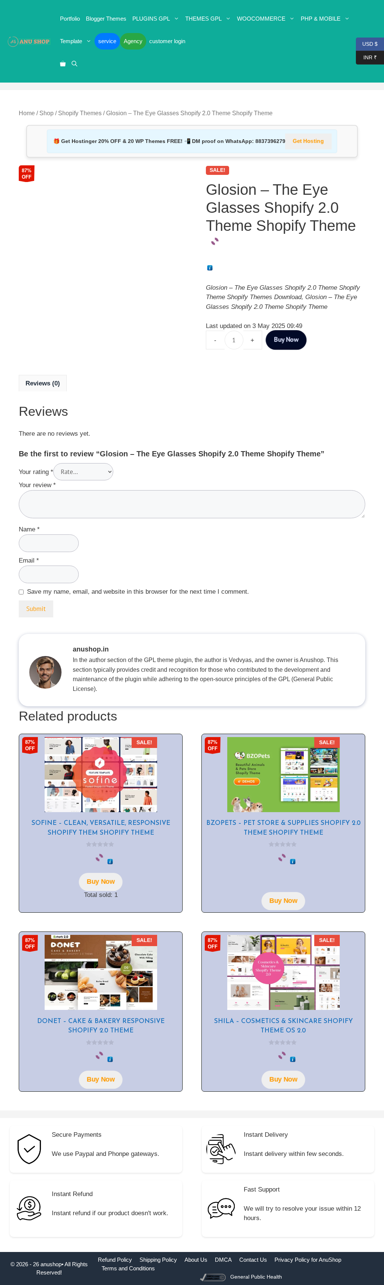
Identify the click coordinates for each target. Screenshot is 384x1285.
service (107, 41)
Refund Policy (115, 1259)
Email (29, 560)
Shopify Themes (80, 113)
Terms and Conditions (128, 1268)
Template (71, 41)
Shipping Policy (158, 1259)
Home (27, 113)
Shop (46, 113)
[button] (74, 64)
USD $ (367, 43)
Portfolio (70, 18)
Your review (37, 485)
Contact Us (253, 1259)
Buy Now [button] (100, 881)
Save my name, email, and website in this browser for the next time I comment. (138, 591)
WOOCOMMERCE (261, 18)
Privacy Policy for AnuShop (307, 1259)
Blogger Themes (106, 18)
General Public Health (256, 1277)
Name (29, 529)
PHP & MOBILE (320, 18)
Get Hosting (308, 141)
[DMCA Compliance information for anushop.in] (213, 1277)
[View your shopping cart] (63, 64)
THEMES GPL (203, 18)
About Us (195, 1259)
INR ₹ (366, 56)
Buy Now (286, 340)
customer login (167, 41)
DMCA (223, 1259)
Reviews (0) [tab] (43, 383)
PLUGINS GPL (151, 18)
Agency (133, 41)
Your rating (36, 471)
